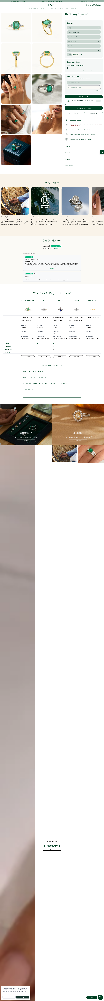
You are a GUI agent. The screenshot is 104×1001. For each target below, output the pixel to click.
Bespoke (67, 9)
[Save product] (66, 120)
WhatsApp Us (93, 113)
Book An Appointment (74, 113)
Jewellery (53, 9)
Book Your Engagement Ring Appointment (52, 1)
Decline (9, 997)
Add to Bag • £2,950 (84, 108)
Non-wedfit (75, 54)
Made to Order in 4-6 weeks (86, 1)
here (10, 992)
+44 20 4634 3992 (14, 5)
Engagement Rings (33, 9)
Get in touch (96, 4)
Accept (22, 997)
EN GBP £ (5, 5)
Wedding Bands (44, 9)
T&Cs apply (92, 134)
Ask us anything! (92, 997)
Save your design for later (75, 120)
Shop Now (28, 356)
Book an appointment (95, 5)
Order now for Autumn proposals (17, 1)
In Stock (60, 9)
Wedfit (69, 54)
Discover (73, 9)
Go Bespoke (78, 440)
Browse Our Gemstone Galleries (52, 850)
